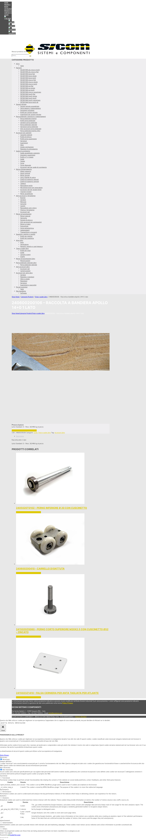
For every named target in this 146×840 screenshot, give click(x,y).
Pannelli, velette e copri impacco (31, 246)
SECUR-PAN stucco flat (28, 80)
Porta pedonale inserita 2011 (30, 131)
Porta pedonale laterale (28, 125)
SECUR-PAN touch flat (27, 94)
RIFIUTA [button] (11, 723)
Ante (22, 242)
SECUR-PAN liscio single (28, 76)
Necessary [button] (3, 757)
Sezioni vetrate (21, 104)
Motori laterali (25, 216)
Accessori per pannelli (23, 133)
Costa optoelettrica (27, 228)
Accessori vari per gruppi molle (30, 190)
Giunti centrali (25, 173)
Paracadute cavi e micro (28, 208)
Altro (18, 64)
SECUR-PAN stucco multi (28, 84)
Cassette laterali (26, 135)
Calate (22, 161)
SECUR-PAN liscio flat (27, 74)
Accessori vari (25, 212)
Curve (22, 163)
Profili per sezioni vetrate (29, 112)
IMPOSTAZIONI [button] (20, 723)
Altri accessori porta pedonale (30, 129)
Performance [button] (4, 789)
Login (6, 15)
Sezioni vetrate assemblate (29, 106)
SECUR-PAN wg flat (26, 86)
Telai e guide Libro (22, 248)
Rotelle (22, 198)
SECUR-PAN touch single (28, 96)
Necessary (6, 759)
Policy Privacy (81, 717)
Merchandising (21, 291)
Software (23, 293)
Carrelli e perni (25, 255)
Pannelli (19, 68)
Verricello (23, 218)
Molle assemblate (26, 194)
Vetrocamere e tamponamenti (30, 108)
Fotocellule (24, 226)
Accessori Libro (60, 433)
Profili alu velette (26, 236)
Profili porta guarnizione (28, 139)
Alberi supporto (25, 171)
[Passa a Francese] (12, 30)
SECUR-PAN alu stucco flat (29, 72)
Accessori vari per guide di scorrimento (33, 167)
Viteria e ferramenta (27, 210)
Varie (22, 66)
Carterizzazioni (25, 271)
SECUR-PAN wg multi (27, 90)
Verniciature (24, 244)
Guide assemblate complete (30, 153)
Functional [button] (3, 776)
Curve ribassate (25, 165)
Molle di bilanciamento (24, 169)
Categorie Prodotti (27, 297)
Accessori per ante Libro (24, 273)
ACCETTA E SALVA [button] (6, 833)
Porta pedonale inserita (28, 119)
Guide (22, 159)
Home (6, 3)
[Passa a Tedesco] (12, 26)
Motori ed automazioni (23, 214)
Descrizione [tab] (20, 436)
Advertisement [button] (5, 820)
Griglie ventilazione (27, 147)
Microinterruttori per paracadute (31, 188)
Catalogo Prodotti (8, 10)
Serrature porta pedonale (29, 127)
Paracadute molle (26, 186)
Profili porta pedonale (27, 121)
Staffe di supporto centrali (29, 181)
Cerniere (23, 200)
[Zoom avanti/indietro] (1, 837)
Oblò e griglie (25, 279)
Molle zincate (25, 175)
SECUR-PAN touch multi (28, 98)
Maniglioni (23, 281)
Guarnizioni (24, 143)
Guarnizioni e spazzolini (28, 285)
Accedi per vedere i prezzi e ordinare (24, 430)
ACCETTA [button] (4, 723)
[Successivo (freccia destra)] (3, 839)
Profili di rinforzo (26, 137)
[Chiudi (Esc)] (7, 837)
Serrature (23, 141)
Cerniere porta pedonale (28, 123)
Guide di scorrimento (23, 151)
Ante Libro (19, 240)
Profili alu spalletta (27, 238)
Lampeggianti (24, 230)
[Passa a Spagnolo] (12, 33)
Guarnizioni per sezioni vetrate (30, 114)
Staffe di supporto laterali (29, 179)
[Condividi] (5, 837)
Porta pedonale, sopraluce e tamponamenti (31, 117)
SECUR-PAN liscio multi (28, 78)
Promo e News (7, 6)
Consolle (23, 204)
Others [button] (2, 827)
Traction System (25, 192)
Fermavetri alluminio (27, 110)
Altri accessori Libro (23, 267)
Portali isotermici (21, 287)
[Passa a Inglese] (11, 22)
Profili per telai (25, 251)
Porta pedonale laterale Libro (26, 263)
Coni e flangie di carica (28, 177)
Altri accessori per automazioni (31, 222)
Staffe (22, 257)
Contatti (8, 13)
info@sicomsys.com (55, 713)
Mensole (23, 202)
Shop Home (15, 297)
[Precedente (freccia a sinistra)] (1, 839)
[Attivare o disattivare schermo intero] (3, 837)
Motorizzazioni (25, 261)
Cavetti (22, 206)
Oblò (22, 145)
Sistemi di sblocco (26, 220)
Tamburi (23, 184)
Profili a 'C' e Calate (26, 157)
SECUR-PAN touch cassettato (30, 100)
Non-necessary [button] (5, 767)
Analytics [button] (3, 796)
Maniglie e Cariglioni (27, 277)
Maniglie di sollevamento (29, 149)
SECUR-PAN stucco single (29, 82)
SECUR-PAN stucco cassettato (30, 92)
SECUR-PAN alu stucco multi (30, 70)
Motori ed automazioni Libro (25, 259)
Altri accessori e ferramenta (25, 196)
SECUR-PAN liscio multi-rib (29, 102)
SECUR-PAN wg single (27, 88)
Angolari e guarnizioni (27, 155)
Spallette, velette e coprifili (25, 234)
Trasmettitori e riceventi (28, 232)
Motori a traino (25, 224)
